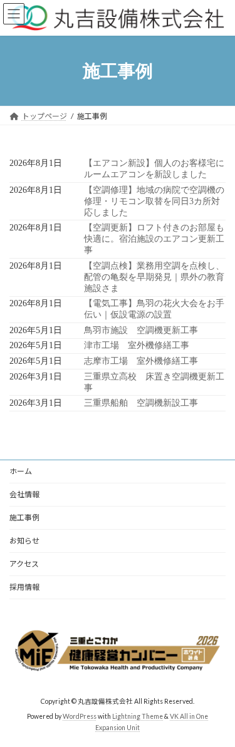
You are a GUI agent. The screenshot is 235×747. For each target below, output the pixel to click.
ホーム (20, 471)
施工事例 (24, 517)
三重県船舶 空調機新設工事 (141, 403)
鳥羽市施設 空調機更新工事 (141, 330)
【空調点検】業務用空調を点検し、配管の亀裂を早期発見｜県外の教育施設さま (154, 277)
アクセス (24, 564)
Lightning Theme (137, 716)
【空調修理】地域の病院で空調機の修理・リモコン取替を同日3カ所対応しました (154, 201)
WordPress (80, 716)
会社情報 (24, 494)
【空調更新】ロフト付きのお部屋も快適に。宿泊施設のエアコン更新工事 (154, 239)
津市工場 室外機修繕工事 (136, 345)
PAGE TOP (217, 711)
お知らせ (24, 540)
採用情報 (24, 587)
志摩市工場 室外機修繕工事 (141, 361)
